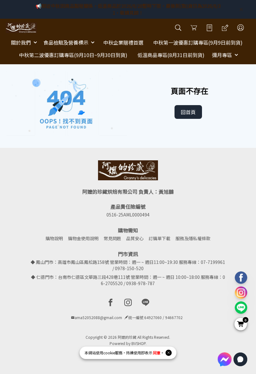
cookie (109, 352)
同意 (156, 352)
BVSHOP (138, 343)
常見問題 (112, 238)
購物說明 (54, 238)
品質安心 (135, 238)
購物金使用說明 (83, 238)
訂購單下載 (159, 238)
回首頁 (188, 112)
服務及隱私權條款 (192, 238)
